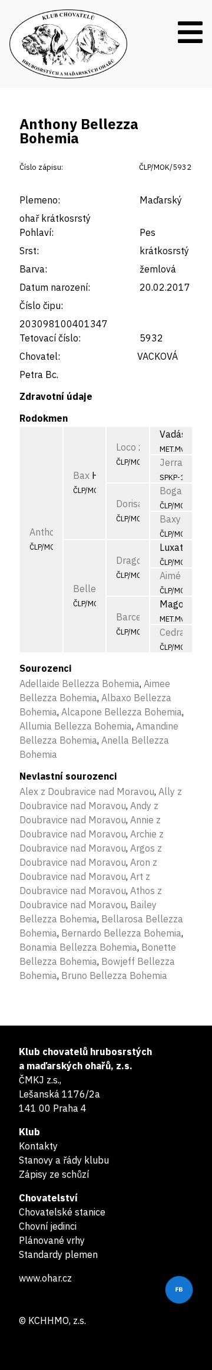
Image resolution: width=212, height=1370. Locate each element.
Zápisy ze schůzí (54, 1174)
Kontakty (38, 1146)
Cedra (172, 632)
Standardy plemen (58, 1254)
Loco (126, 447)
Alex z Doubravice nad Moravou (86, 791)
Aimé (170, 575)
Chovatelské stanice (62, 1212)
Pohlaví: (36, 232)
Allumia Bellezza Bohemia (75, 726)
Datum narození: (54, 287)
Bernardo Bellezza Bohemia (121, 933)
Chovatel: (39, 356)
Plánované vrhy (52, 1240)
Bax (81, 475)
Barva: (33, 269)
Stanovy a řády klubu (64, 1160)
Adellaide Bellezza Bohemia (79, 683)
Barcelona (138, 617)
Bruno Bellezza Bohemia (114, 975)
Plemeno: (39, 200)
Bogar (173, 491)
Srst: (29, 251)
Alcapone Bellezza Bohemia (121, 712)
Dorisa (129, 504)
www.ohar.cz (45, 1278)
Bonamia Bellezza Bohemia (78, 947)
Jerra (171, 462)
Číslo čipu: (41, 305)
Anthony (47, 532)
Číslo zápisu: (41, 167)
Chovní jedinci (48, 1226)
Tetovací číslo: (50, 338)
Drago (129, 560)
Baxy (170, 519)
